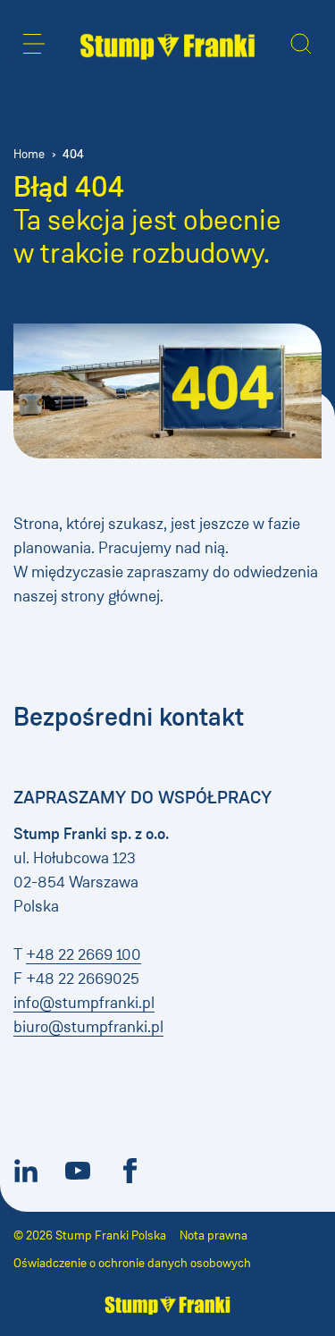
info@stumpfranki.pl (84, 1003)
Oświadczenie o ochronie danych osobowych (132, 1263)
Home (29, 154)
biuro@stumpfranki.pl (88, 1027)
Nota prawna (213, 1235)
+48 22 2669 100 (83, 954)
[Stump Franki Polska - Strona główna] (167, 46)
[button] (33, 43)
